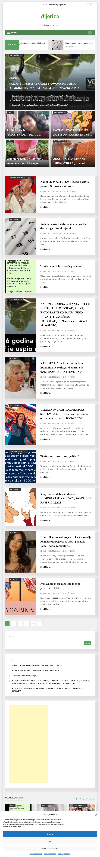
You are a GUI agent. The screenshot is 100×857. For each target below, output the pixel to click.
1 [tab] (76, 799)
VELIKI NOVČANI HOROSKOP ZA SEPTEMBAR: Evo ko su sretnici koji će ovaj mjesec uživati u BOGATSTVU (64, 414)
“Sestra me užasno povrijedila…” (59, 456)
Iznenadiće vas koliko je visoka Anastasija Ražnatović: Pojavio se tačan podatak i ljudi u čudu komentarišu (65, 541)
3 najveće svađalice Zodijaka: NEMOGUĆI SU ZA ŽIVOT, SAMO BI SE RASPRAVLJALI (65, 498)
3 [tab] (83, 799)
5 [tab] (90, 799)
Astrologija (14, 219)
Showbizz (13, 359)
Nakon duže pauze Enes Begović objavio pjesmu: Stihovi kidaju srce (37, 665)
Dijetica (50, 16)
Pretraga (12, 637)
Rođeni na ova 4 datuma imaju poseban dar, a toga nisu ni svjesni (36, 670)
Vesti (10, 112)
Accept (50, 834)
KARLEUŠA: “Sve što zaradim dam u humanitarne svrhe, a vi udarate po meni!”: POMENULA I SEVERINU (62, 367)
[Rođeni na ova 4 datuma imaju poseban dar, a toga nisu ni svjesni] (50, 45)
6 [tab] (93, 799)
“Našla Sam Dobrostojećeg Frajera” (61, 266)
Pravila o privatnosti (36, 854)
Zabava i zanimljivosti (18, 177)
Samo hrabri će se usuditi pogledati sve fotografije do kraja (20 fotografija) (39, 105)
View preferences (50, 848)
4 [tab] (87, 799)
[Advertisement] (28, 744)
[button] (96, 814)
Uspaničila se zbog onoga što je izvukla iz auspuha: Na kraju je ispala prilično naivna (43, 96)
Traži (88, 643)
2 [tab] (80, 799)
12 (33, 623)
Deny (50, 841)
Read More (45, 207)
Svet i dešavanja (16, 55)
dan (44, 191)
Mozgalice (14, 579)
